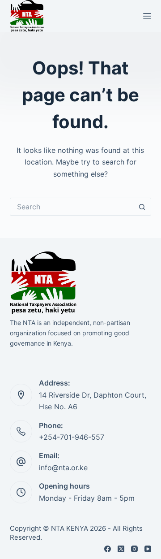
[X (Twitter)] (121, 549)
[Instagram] (134, 549)
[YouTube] (147, 549)
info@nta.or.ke (63, 467)
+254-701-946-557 (71, 437)
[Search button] (142, 207)
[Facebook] (107, 549)
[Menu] (147, 16)
